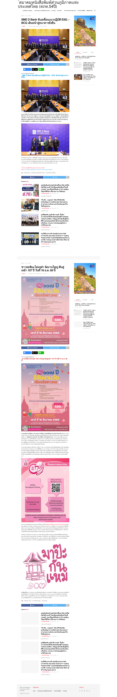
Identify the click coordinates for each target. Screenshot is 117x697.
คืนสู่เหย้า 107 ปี (27, 600)
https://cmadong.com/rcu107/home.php (56, 524)
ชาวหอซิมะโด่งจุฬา (36, 600)
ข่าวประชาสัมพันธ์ (81, 10)
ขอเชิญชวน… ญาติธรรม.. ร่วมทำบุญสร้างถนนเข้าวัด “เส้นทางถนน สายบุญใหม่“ (85, 57)
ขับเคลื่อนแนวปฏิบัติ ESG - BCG (37, 172)
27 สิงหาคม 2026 (53, 208)
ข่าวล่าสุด (53, 10)
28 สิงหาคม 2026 (53, 193)
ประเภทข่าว (59, 10)
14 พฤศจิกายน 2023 (31, 26)
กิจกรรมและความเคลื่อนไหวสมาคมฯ (42, 10)
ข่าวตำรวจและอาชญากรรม (70, 10)
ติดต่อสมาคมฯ (89, 10)
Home (22, 15)
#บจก (22, 169)
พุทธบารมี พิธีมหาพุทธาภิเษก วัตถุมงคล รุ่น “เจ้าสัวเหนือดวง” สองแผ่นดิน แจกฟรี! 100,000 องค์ (89, 77)
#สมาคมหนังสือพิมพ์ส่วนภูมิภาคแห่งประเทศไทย (33, 168)
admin (23, 26)
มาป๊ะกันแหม (44, 600)
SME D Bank (27, 172)
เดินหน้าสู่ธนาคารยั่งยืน (50, 172)
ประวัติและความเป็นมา (27, 10)
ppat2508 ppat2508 (45, 193)
